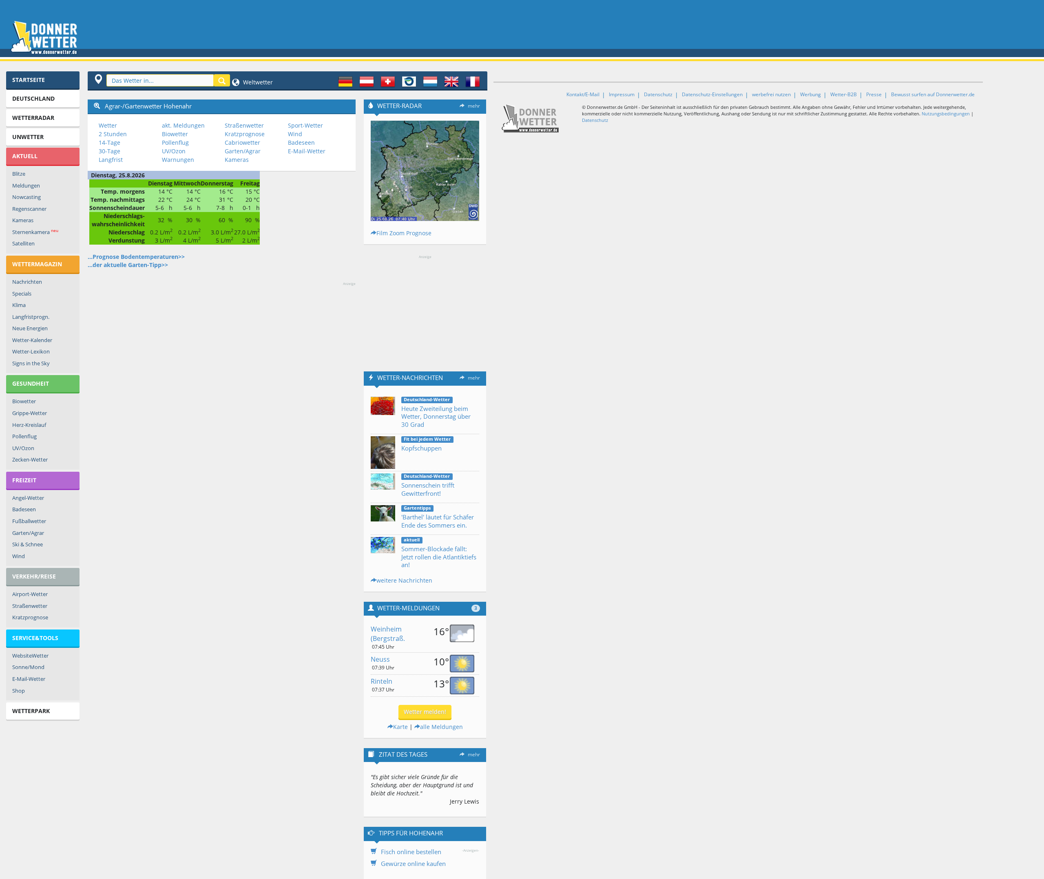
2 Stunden (113, 134)
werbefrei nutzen (771, 94)
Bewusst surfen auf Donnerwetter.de (933, 94)
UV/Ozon (23, 448)
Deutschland (33, 98)
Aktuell (25, 156)
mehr (474, 105)
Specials (21, 293)
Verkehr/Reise (34, 576)
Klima (19, 305)
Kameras (22, 220)
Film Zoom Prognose (403, 233)
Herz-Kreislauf (29, 424)
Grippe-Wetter (29, 413)
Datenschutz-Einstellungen (712, 94)
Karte (400, 727)
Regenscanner (29, 208)
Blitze (18, 173)
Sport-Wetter (305, 125)
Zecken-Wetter (30, 459)
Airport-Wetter (30, 594)
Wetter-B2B (843, 94)
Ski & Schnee (27, 544)
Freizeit (24, 480)
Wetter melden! (425, 712)
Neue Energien (30, 328)
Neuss (380, 659)
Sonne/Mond (28, 667)
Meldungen (26, 185)
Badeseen (24, 509)
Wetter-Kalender (32, 340)
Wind (18, 556)
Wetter (108, 125)
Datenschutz (658, 94)
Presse (874, 94)
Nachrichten (27, 281)
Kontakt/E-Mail (582, 94)
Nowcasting (26, 197)
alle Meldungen (441, 727)
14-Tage (109, 142)
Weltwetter (257, 82)
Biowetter (24, 401)
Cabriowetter (242, 142)
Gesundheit (30, 383)
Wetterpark (31, 711)
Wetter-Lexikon (31, 351)
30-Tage (109, 151)
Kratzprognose (30, 617)
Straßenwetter (29, 606)
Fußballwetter (29, 521)
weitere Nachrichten (404, 580)
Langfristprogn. (30, 316)
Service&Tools (35, 638)
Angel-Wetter (28, 497)
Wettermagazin (37, 264)
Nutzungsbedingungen (946, 113)
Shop (18, 690)
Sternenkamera (35, 232)
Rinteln (381, 681)
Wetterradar (33, 117)
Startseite (28, 80)
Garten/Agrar (28, 533)
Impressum (622, 94)
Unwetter (28, 137)
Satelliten (23, 243)
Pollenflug (24, 436)
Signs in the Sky (31, 363)
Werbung (810, 94)
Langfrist (111, 159)
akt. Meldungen (183, 125)
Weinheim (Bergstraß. (388, 634)
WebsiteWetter (30, 655)
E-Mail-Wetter (28, 678)
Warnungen (178, 159)
